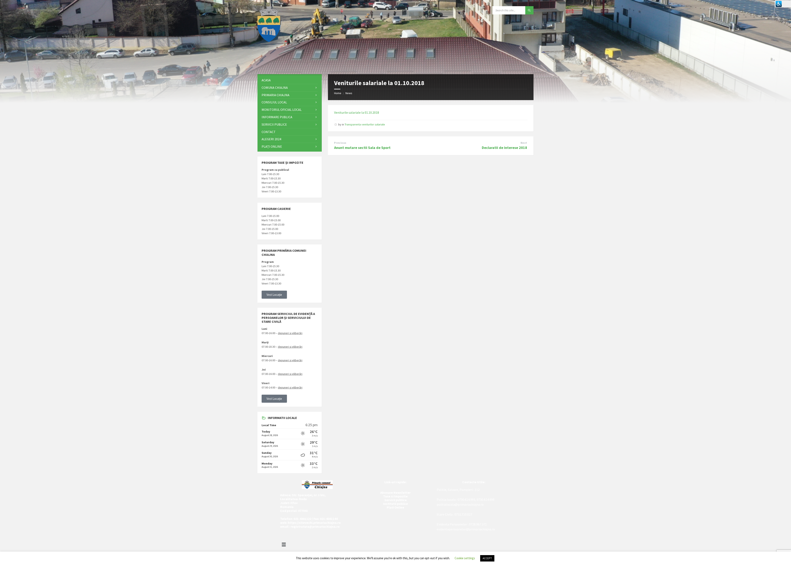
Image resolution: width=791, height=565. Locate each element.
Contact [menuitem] (269, 132)
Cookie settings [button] (465, 558)
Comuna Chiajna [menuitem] (275, 87)
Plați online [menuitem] (272, 146)
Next (524, 143)
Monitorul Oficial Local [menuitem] (282, 110)
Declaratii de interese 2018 (504, 147)
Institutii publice (395, 504)
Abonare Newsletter (395, 492)
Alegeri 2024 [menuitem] (271, 139)
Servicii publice (395, 500)
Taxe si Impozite (395, 496)
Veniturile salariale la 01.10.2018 (356, 112)
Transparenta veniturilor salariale (365, 124)
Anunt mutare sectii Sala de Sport (362, 147)
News (348, 93)
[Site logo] (268, 41)
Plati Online (395, 507)
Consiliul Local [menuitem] (274, 102)
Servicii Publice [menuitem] (274, 124)
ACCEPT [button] (487, 558)
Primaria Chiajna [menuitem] (275, 95)
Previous (340, 143)
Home (337, 93)
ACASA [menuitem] (266, 80)
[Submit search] (529, 10)
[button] (274, 295)
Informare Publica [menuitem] (277, 117)
